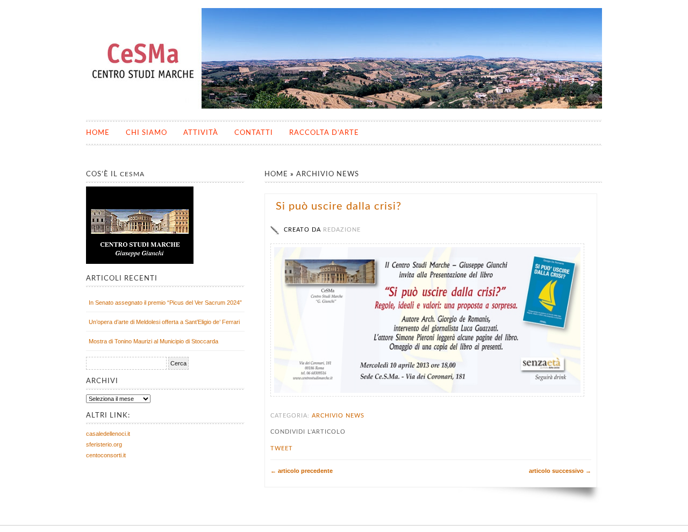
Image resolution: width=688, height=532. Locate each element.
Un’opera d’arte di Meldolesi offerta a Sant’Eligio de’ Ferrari (164, 322)
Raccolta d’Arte (324, 133)
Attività (200, 133)
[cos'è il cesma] (140, 261)
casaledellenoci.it (108, 433)
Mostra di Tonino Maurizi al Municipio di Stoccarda (153, 341)
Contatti (253, 133)
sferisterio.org (104, 444)
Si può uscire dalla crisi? (339, 206)
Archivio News (327, 174)
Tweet (281, 448)
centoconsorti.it (106, 455)
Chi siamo (146, 133)
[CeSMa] (345, 106)
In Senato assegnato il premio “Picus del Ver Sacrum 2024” (165, 302)
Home (98, 133)
